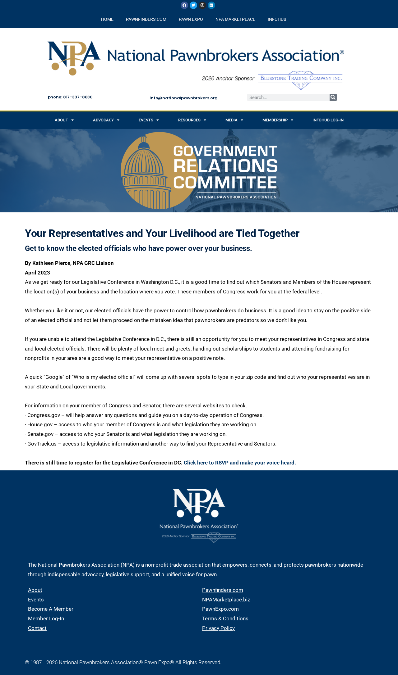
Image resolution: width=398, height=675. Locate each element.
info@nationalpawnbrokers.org (184, 98)
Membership (275, 120)
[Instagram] (202, 5)
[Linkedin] (211, 5)
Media (231, 120)
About (61, 120)
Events (146, 120)
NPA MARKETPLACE (235, 19)
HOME (107, 19)
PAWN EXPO (191, 19)
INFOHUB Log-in (328, 120)
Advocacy (103, 120)
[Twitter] (193, 5)
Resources (189, 120)
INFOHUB (277, 19)
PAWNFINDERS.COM (146, 19)
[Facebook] (184, 5)
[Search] (333, 97)
